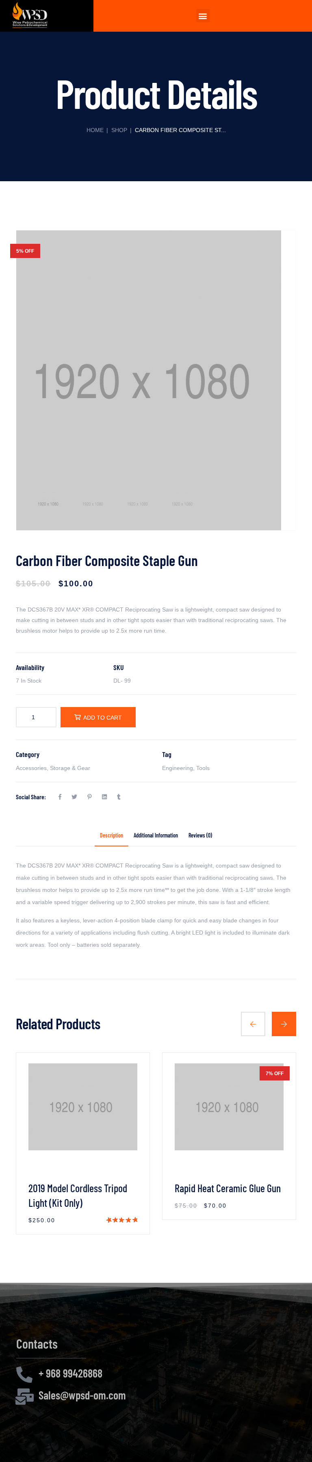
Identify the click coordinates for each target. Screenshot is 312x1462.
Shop (119, 130)
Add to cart (102, 717)
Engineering (177, 768)
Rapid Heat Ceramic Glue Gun (228, 1188)
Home (95, 130)
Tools (203, 768)
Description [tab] (111, 836)
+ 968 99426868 (70, 1373)
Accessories (31, 768)
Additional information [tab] (156, 836)
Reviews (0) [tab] (200, 836)
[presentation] (253, 1024)
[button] (203, 15)
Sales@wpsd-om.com (82, 1395)
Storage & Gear (70, 768)
